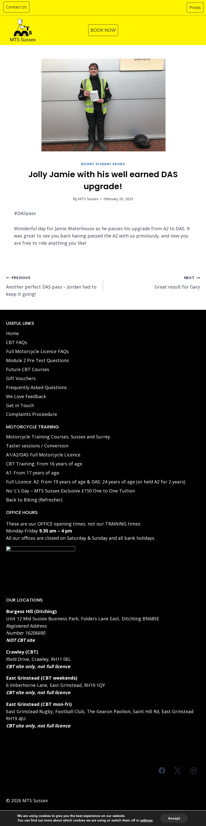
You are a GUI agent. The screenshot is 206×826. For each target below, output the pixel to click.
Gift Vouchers (21, 378)
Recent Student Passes (103, 164)
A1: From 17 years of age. (33, 473)
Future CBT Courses (27, 369)
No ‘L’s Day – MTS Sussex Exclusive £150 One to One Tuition (70, 491)
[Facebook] (162, 770)
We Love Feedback (26, 396)
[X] (177, 770)
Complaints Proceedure (31, 414)
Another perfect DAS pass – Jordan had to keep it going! (51, 286)
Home (12, 333)
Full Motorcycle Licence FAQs (37, 351)
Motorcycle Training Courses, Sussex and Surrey (58, 437)
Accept (174, 818)
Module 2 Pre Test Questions (37, 360)
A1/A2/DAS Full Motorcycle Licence (43, 455)
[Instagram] (193, 770)
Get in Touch (20, 405)
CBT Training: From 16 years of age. (44, 464)
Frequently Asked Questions (36, 387)
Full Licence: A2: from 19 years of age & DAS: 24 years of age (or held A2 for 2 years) (95, 482)
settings (146, 820)
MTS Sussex (88, 198)
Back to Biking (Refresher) (34, 500)
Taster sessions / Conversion (37, 446)
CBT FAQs (16, 342)
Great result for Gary (177, 282)
